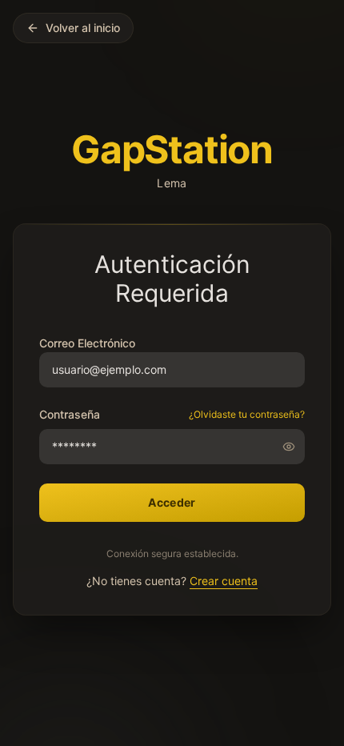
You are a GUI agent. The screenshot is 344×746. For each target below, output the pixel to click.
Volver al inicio (83, 27)
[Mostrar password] (293, 446)
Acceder (171, 502)
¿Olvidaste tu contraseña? (247, 414)
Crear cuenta (224, 581)
